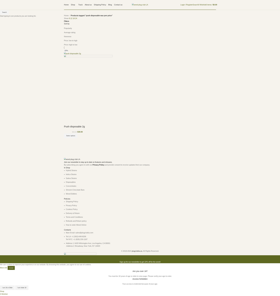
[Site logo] (140, 5)
